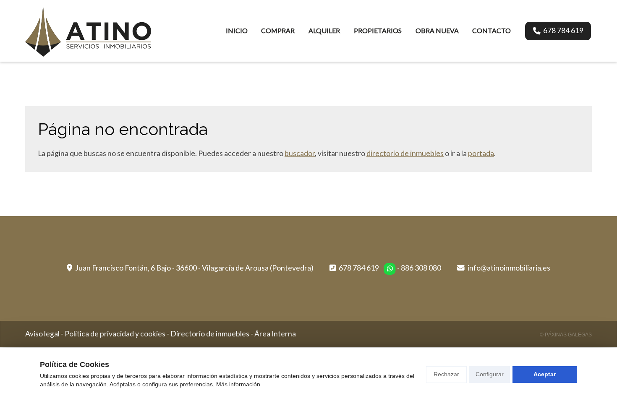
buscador (300, 153)
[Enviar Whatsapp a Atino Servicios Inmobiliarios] (390, 269)
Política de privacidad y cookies (115, 333)
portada (481, 153)
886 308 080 (421, 267)
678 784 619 (359, 267)
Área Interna (275, 333)
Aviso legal (42, 333)
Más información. (239, 384)
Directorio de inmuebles (209, 333)
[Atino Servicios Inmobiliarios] (88, 31)
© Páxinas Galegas (566, 335)
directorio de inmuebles (405, 153)
